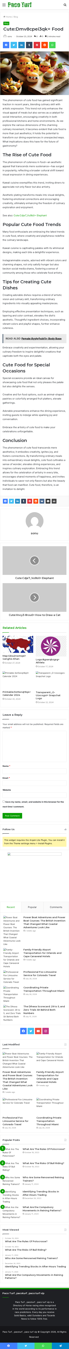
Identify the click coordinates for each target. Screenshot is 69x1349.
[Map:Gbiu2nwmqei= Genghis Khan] (18, 644)
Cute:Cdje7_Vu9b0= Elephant (30, 215)
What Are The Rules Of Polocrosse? (44, 1149)
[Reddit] (35, 501)
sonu (10, 36)
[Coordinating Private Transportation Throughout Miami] (12, 994)
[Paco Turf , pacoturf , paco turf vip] (20, 4)
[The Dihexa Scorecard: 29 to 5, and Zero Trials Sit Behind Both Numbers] (12, 1013)
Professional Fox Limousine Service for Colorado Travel (15, 1121)
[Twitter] (11, 501)
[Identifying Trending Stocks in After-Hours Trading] (11, 1196)
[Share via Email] (48, 501)
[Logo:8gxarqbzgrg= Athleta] (51, 646)
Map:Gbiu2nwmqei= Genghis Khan (14, 657)
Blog (16, 16)
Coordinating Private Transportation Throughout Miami (48, 1121)
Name (6, 766)
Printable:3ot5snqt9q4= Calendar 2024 (17, 693)
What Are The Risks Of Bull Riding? (43, 1163)
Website (7, 790)
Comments (56, 907)
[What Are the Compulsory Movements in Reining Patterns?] (11, 1212)
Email (6, 778)
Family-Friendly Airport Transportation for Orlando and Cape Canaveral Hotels (42, 953)
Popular (32, 907)
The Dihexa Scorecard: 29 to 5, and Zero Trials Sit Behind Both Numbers (44, 1010)
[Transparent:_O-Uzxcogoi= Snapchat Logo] (51, 680)
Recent (11, 907)
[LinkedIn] (17, 501)
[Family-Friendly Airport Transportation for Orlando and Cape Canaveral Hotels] (12, 958)
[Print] (54, 501)
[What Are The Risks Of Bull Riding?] (11, 1168)
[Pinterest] (29, 501)
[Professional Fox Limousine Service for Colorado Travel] (12, 977)
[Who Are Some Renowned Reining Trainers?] (11, 1182)
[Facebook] (5, 501)
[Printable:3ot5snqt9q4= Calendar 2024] (18, 680)
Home (8, 16)
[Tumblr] (23, 501)
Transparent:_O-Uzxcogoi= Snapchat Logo (48, 695)
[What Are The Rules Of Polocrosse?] (11, 1153)
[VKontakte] (41, 501)
